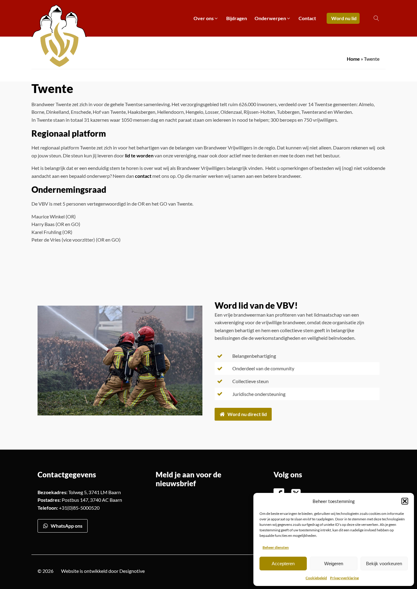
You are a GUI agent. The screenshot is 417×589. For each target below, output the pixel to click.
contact (143, 176)
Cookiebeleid (316, 578)
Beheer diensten (276, 547)
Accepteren (283, 563)
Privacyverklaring (344, 578)
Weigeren (333, 563)
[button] (405, 501)
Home (353, 59)
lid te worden (139, 155)
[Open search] (376, 18)
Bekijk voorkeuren (384, 563)
